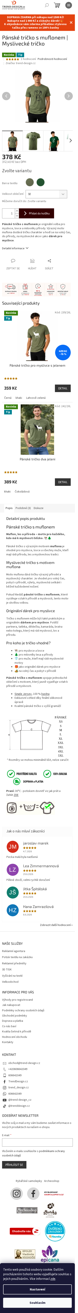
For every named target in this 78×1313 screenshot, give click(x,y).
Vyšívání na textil (12, 976)
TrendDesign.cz (18, 1081)
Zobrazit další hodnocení (55, 925)
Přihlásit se (14, 1164)
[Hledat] (47, 5)
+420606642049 (17, 1069)
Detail (62, 388)
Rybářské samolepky (29, 1181)
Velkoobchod (10, 982)
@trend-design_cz (19, 1100)
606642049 (14, 1075)
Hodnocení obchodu (14, 1037)
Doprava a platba (12, 1021)
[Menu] (68, 5)
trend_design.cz (18, 1087)
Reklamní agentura (13, 951)
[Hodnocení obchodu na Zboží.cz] (25, 1231)
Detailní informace (13, 248)
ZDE (16, 795)
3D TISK (7, 970)
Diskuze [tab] (38, 508)
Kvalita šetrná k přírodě (16, 1031)
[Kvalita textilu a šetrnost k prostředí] (36, 774)
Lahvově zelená (36, 398)
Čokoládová (22, 492)
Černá (7, 398)
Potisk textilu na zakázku (17, 957)
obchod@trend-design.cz (24, 1063)
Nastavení (37, 1289)
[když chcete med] (50, 1210)
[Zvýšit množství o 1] (17, 211)
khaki (19, 398)
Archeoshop (51, 1181)
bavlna (45, 694)
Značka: (21, 63)
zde (52, 1278)
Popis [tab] (9, 508)
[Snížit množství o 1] (17, 215)
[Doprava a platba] (25, 781)
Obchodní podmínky (14, 1016)
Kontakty (7, 1042)
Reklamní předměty (14, 964)
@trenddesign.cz (19, 1106)
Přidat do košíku (39, 213)
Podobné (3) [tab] (23, 508)
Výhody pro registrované (17, 1000)
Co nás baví (9, 1026)
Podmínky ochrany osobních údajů (23, 1010)
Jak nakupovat (11, 1005)
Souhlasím (38, 1302)
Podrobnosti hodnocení (52, 59)
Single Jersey (23, 694)
